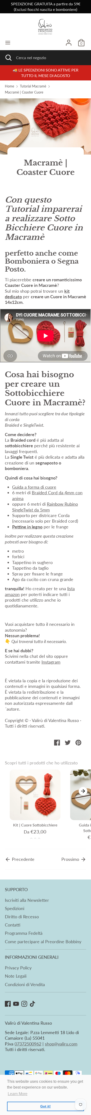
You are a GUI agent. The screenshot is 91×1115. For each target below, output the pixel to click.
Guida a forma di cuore (34, 487)
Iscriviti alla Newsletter (27, 900)
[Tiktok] (32, 1004)
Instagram (50, 662)
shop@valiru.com (61, 1043)
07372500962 (28, 1043)
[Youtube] (16, 1004)
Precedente (22, 859)
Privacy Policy (18, 967)
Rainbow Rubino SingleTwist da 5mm (45, 506)
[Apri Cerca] (8, 58)
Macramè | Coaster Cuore (24, 92)
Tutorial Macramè (33, 86)
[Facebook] (8, 1004)
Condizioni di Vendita (25, 984)
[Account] (69, 40)
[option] (32, 806)
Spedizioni (14, 908)
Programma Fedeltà (23, 933)
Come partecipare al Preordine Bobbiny (43, 941)
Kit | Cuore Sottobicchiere (35, 825)
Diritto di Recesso (22, 916)
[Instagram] (24, 1004)
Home (9, 86)
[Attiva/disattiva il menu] (8, 42)
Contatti (12, 924)
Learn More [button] (17, 1094)
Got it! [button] (45, 1106)
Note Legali (15, 976)
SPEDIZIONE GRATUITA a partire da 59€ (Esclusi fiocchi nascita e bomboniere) (45, 6)
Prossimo (70, 859)
